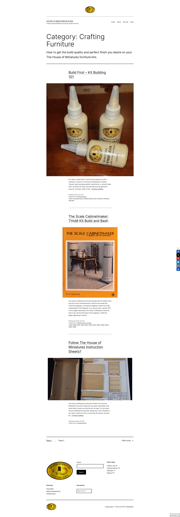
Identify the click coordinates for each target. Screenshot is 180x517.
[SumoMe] (178, 269)
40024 (90, 325)
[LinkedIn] (178, 262)
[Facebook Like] (178, 265)
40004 (74, 325)
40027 (94, 325)
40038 (102, 325)
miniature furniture (88, 198)
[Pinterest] (178, 258)
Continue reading (97, 189)
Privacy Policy (109, 506)
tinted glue (71, 200)
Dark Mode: (174, 515)
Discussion (110, 470)
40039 (107, 325)
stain (95, 198)
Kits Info (125, 22)
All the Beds (49, 489)
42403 (74, 326)
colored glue (76, 198)
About (119, 22)
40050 (70, 326)
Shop (132, 22)
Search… (79, 462)
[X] (178, 255)
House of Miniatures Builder (59, 21)
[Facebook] (178, 251)
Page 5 (61, 440)
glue (81, 198)
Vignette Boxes (50, 493)
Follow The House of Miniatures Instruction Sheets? (86, 347)
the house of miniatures (103, 198)
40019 (86, 325)
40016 (82, 325)
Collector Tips (111, 465)
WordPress (130, 506)
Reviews (89, 323)
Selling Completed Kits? (53, 491)
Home (113, 22)
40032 (98, 325)
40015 (78, 325)
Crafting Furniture (81, 196)
